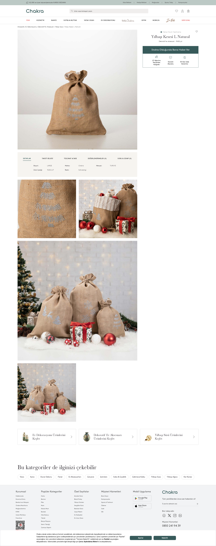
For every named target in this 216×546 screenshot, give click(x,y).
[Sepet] (188, 11)
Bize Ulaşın (104, 496)
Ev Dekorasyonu (108, 20)
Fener (60, 477)
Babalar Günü (78, 508)
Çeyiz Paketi (78, 511)
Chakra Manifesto (22, 505)
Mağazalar (155, 2)
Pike (42, 502)
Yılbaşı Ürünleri (79, 502)
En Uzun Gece (78, 518)
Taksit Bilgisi (47, 158)
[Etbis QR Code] (22, 526)
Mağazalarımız (21, 508)
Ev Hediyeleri (78, 515)
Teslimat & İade (70, 158)
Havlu (43, 496)
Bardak (43, 511)
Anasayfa (21, 27)
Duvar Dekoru (46, 477)
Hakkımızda (20, 496)
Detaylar (27, 158)
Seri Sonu (186, 20)
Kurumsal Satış (20, 499)
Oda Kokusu (45, 515)
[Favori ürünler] (176, 11)
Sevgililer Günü (79, 505)
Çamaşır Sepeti (46, 527)
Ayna (32, 477)
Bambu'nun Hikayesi (22, 502)
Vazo (22, 477)
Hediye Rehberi (141, 2)
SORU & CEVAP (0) (125, 158)
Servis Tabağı (45, 524)
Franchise (19, 518)
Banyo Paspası (46, 521)
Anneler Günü (78, 496)
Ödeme (103, 505)
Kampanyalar (182, 2)
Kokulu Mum (45, 508)
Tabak (43, 518)
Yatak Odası (89, 20)
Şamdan (103, 477)
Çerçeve (90, 477)
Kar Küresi (188, 477)
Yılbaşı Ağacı (172, 477)
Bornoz (43, 499)
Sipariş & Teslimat (107, 502)
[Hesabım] (182, 11)
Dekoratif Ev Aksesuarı (46, 27)
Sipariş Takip (169, 2)
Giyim (144, 20)
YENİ (28, 20)
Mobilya (156, 20)
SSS (102, 511)
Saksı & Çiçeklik (119, 477)
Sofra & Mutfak (70, 20)
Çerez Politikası (21, 515)
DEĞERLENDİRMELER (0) (97, 158)
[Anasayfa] (35, 11)
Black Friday (78, 499)
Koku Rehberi (127, 2)
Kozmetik (40, 20)
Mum (42, 505)
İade (102, 508)
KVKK (17, 511)
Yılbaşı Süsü (59, 27)
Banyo (54, 20)
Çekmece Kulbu (138, 477)
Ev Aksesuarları (75, 477)
